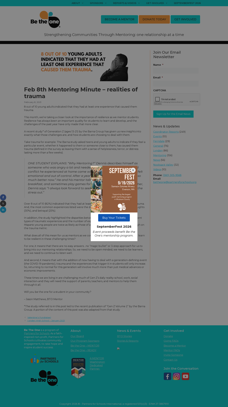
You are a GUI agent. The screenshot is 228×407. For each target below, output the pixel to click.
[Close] (133, 170)
